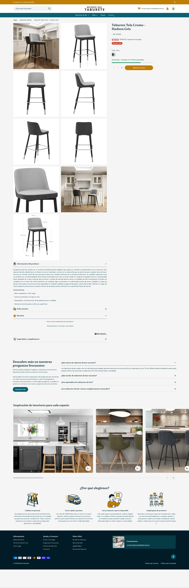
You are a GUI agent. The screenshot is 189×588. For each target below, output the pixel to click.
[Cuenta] (167, 8)
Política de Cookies (151, 563)
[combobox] (33, 8)
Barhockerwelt (24, 563)
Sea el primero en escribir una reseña (60, 326)
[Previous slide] (167, 478)
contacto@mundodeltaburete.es (138, 545)
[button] (60, 325)
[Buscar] (49, 8)
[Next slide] (173, 478)
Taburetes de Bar (26, 20)
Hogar (15, 20)
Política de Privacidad (168, 563)
